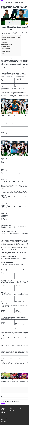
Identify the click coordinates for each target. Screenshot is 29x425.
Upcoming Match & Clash (3, 54)
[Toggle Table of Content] (20, 35)
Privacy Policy (11, 409)
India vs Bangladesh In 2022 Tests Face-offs (6, 48)
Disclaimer (11, 408)
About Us (11, 407)
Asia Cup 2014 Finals (4, 49)
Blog (11, 2)
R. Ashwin (3, 53)
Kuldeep (6, 8)
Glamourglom (15, 1)
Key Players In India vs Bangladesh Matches (6, 51)
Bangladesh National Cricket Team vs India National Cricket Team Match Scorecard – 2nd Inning (10, 40)
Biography (9, 2)
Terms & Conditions (12, 410)
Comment (2, 386)
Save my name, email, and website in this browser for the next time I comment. (10, 401)
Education (21, 409)
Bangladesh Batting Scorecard (5, 39)
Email (1, 396)
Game (19, 2)
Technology (22, 2)
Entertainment (16, 2)
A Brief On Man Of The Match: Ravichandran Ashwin (6, 46)
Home (6, 2)
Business (13, 2)
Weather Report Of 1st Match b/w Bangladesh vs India (6, 44)
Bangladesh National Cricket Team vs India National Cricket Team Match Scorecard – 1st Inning (10, 37)
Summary (2, 55)
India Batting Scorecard (4, 41)
